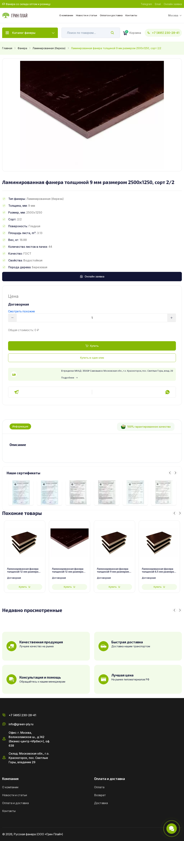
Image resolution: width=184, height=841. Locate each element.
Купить (94, 345)
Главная (7, 48)
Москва (173, 15)
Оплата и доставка (111, 15)
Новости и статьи (86, 15)
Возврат (100, 795)
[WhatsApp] (167, 392)
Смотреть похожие (21, 311)
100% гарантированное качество (149, 426)
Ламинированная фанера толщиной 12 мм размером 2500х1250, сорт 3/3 (23, 570)
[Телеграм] (16, 392)
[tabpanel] (92, 445)
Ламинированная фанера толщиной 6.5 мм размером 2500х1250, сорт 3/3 (159, 570)
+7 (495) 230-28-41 (165, 33)
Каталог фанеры (23, 33)
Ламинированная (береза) (49, 48)
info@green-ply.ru (21, 724)
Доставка (101, 803)
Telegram (146, 4)
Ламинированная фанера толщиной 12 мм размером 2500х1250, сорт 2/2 (68, 570)
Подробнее (67, 377)
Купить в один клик (92, 357)
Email (158, 4)
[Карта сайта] (180, 834)
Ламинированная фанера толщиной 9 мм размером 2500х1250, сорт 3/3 (113, 570)
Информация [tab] (20, 426)
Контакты (131, 15)
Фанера (22, 48)
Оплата (99, 787)
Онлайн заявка (173, 4)
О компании (66, 15)
